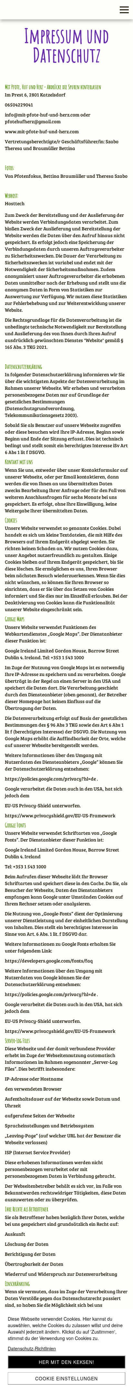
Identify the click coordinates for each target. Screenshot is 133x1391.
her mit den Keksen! (66, 1362)
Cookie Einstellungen (66, 1378)
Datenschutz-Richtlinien (32, 1348)
